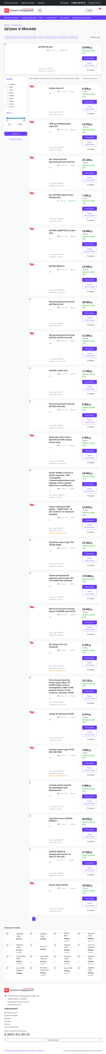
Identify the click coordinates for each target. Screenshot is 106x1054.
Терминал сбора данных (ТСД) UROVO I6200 (67, 946)
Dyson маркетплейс (11, 1027)
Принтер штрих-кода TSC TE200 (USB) (61, 543)
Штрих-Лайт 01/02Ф (58, 885)
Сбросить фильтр (15, 139)
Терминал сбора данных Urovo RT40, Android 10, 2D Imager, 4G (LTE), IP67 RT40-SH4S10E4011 (21, 946)
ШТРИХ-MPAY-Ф (57, 266)
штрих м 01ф (73, 37)
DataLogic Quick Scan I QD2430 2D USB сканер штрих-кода (60, 439)
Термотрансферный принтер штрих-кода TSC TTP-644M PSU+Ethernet (61, 578)
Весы (41, 17)
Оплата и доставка (11, 3)
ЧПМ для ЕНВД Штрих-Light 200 (60, 125)
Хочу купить (89, 58)
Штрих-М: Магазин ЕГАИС (61, 714)
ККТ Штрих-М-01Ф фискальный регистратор (62, 160)
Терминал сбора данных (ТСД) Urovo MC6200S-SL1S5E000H (68, 957)
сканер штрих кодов (11, 37)
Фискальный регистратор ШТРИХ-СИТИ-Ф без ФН (62, 336)
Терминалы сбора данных (81, 17)
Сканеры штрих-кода (28, 17)
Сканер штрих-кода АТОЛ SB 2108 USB (61, 750)
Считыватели (64, 17)
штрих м (41, 37)
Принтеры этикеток (11, 17)
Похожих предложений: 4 (58, 776)
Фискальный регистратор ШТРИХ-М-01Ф (62, 303)
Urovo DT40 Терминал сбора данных (20, 969)
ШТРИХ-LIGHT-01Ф (58, 370)
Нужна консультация (89, 64)
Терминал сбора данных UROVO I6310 (91, 969)
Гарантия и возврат (28, 3)
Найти (89, 10)
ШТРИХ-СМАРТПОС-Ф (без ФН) (62, 231)
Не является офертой (36, 1051)
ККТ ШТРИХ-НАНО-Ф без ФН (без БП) (61, 196)
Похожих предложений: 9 (58, 670)
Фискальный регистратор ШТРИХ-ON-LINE (62, 405)
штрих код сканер (51, 37)
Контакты (41, 3)
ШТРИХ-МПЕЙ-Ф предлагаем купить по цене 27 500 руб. (60, 854)
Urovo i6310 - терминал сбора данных (44, 957)
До (24, 120)
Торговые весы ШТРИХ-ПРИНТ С (61, 819)
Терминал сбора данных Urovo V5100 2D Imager (92, 935)
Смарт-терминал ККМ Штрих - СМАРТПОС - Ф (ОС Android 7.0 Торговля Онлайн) (61, 510)
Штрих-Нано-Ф (56, 88)
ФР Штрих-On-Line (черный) (58, 645)
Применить (16, 134)
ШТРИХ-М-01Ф (45, 47)
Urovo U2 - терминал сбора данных (91, 946)
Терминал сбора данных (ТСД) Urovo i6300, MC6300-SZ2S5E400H (44, 935)
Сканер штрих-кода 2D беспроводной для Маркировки (60, 787)
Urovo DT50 (68, 968)
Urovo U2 (43, 946)
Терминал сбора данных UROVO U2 (20, 935)
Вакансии (7, 1018)
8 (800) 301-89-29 (78, 3)
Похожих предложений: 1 (58, 533)
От (7, 120)
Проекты (7, 1024)
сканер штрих (63, 37)
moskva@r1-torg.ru (14, 1004)
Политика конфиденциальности (15, 1051)
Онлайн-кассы (51, 17)
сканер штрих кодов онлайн (28, 37)
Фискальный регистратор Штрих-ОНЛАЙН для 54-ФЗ (62, 610)
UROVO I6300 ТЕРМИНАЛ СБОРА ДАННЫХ (68, 935)
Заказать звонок (94, 3)
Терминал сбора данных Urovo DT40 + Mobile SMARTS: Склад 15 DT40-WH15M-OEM (92, 957)
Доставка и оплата (11, 1013)
